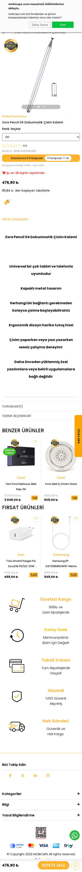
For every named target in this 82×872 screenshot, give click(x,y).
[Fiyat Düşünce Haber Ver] (7, 202)
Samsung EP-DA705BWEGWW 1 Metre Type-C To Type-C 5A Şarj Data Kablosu (61, 564)
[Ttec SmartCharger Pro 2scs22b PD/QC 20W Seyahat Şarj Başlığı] (21, 533)
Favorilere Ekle (35, 441)
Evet (63, 24)
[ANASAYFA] (7, 32)
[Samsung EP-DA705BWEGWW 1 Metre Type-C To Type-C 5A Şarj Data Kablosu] (61, 533)
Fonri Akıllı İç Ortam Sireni (61, 484)
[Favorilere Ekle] (76, 865)
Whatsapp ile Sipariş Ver (74, 835)
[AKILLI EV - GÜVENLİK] (11, 32)
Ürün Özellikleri (15, 219)
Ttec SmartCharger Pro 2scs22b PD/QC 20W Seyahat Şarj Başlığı (21, 564)
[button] (39, 107)
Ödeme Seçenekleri (16, 416)
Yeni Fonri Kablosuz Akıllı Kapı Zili (21, 486)
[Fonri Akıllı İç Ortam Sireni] (61, 456)
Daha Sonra (40, 24)
